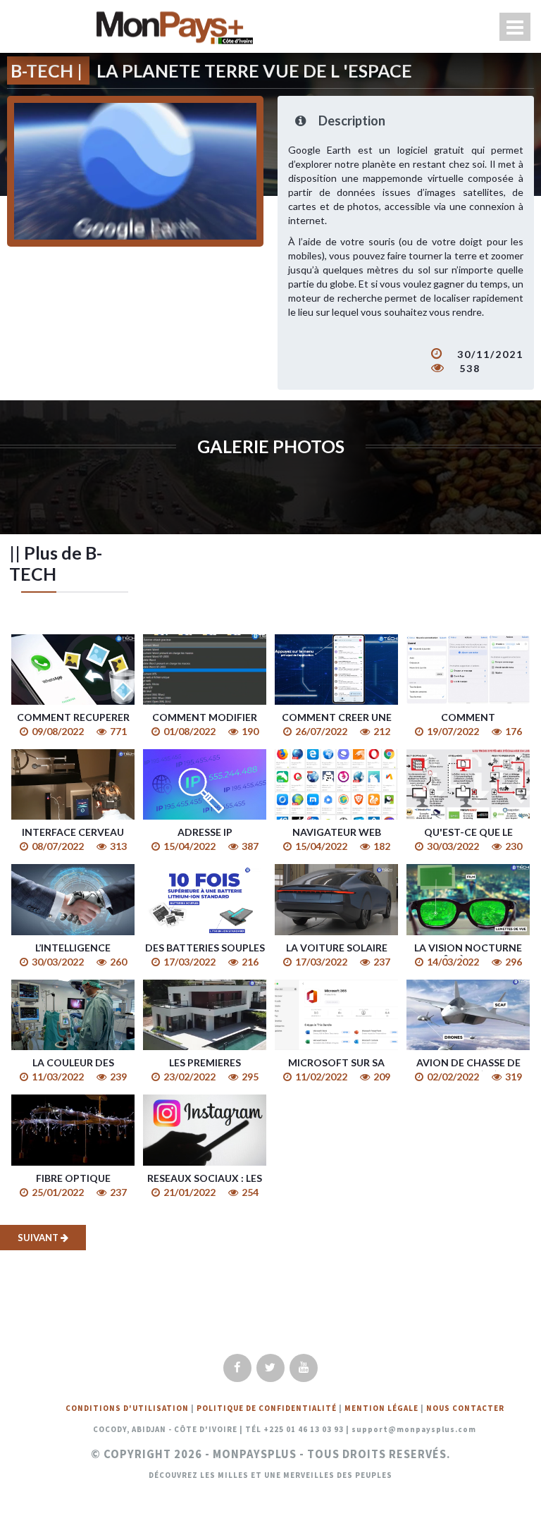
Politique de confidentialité (267, 1408)
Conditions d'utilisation (127, 1408)
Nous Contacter (465, 1408)
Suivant (39, 1237)
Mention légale (381, 1408)
